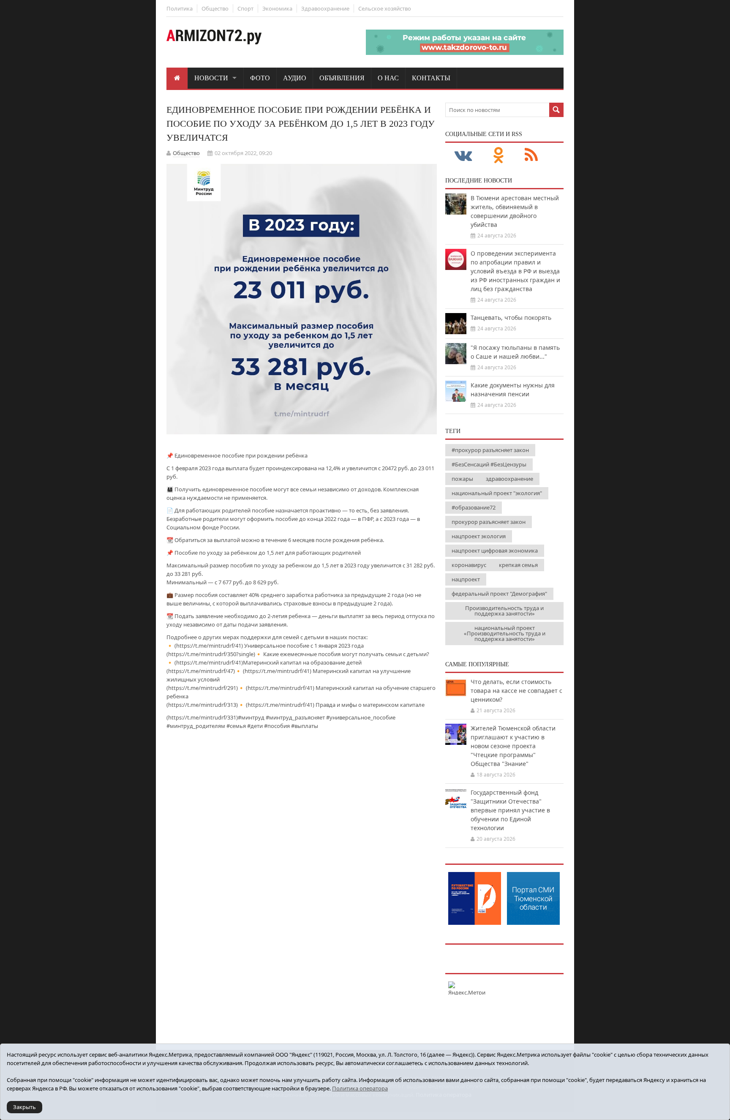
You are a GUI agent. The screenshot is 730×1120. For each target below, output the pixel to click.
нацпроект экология (479, 536)
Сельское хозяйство (384, 8)
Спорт (245, 8)
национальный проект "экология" (497, 493)
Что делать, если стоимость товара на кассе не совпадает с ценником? (516, 690)
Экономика (277, 8)
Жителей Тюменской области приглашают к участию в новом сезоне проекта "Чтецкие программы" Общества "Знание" (513, 746)
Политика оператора (360, 1088)
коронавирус (469, 565)
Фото (260, 78)
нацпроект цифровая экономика (495, 550)
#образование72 (474, 507)
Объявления (342, 78)
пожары (462, 478)
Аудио (294, 78)
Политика (179, 8)
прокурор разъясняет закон (489, 522)
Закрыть (24, 1107)
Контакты (431, 78)
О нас (388, 78)
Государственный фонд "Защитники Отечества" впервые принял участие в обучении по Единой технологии (510, 810)
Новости (211, 78)
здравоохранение (509, 478)
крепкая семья (518, 565)
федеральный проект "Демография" (499, 593)
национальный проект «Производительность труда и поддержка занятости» (504, 633)
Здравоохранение (325, 8)
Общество (215, 8)
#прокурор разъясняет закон (490, 450)
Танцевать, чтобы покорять (511, 317)
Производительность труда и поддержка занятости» (504, 610)
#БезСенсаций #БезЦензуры (489, 464)
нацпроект (466, 579)
